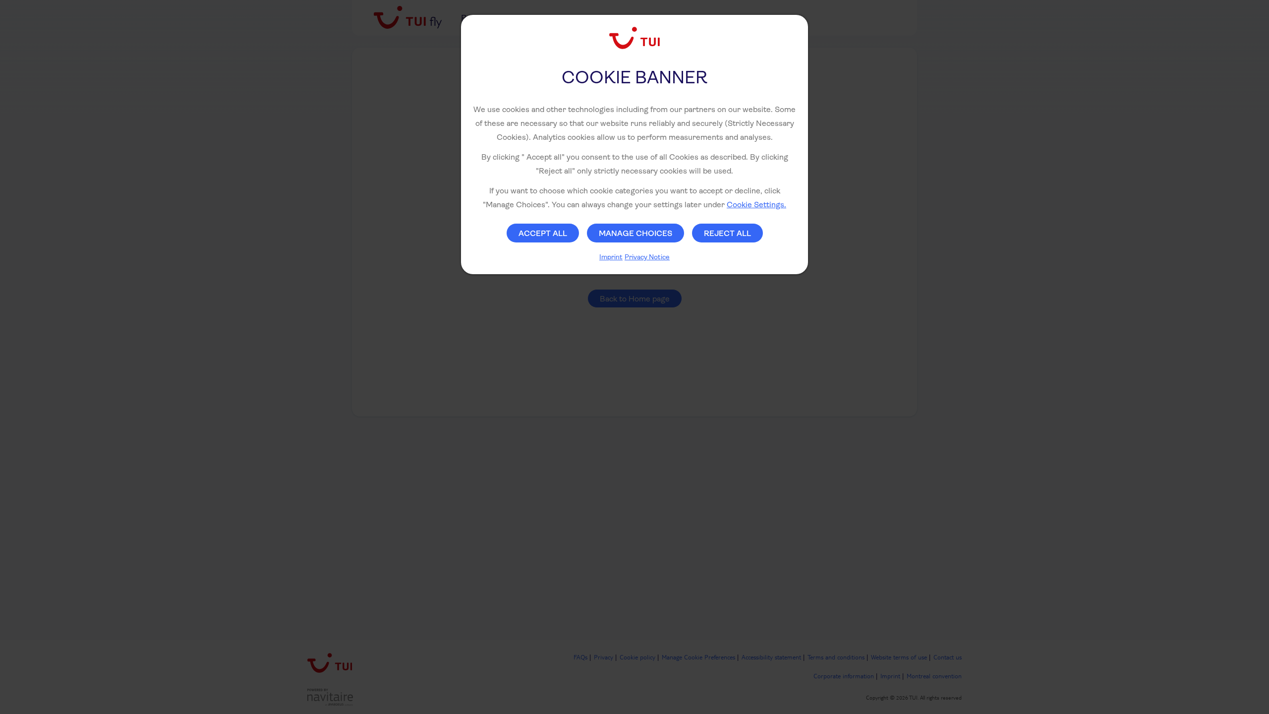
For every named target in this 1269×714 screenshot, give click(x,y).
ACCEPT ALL (543, 233)
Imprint (611, 257)
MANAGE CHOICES (635, 233)
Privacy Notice (647, 257)
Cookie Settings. (756, 204)
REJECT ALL (727, 233)
